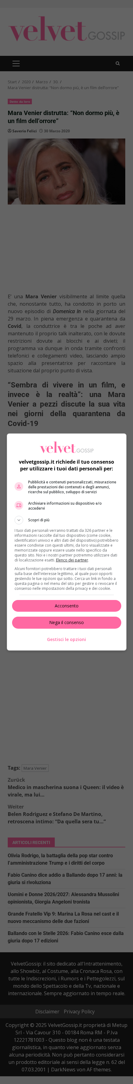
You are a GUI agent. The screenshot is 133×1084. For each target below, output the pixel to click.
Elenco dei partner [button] (72, 560)
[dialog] (67, 542)
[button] (67, 520)
